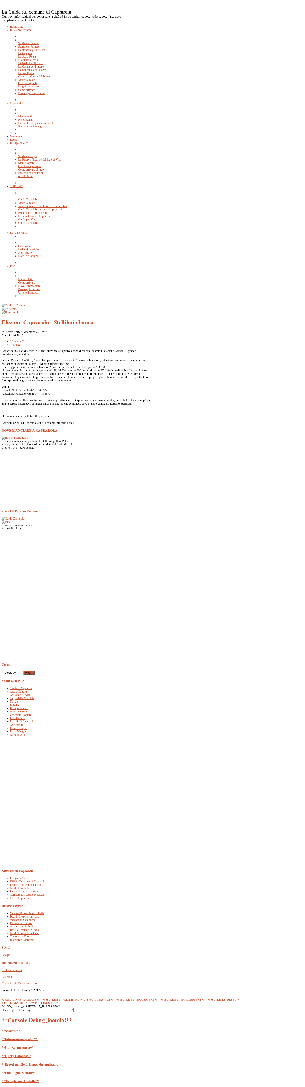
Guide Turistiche (20, 888)
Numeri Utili (17, 734)
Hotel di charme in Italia (24, 929)
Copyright (7, 976)
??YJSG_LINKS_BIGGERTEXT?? (136, 999)
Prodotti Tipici (18, 728)
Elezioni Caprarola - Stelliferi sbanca (47, 322)
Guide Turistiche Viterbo (24, 933)
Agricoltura (16, 724)
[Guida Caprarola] (13, 518)
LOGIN (14, 704)
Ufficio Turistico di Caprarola (27, 881)
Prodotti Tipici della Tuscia (26, 884)
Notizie (14, 701)
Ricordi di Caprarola (22, 721)
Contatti (6, 983)
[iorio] (6, 521)
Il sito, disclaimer (12, 970)
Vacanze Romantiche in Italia (27, 913)
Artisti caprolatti (19, 711)
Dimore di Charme (21, 923)
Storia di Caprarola (21, 688)
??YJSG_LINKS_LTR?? (44, 1003)
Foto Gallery (17, 718)
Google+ (7, 955)
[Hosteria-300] (11, 312)
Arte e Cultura (18, 691)
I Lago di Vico (18, 878)
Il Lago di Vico (19, 708)
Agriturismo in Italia (22, 926)
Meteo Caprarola (19, 898)
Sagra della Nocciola (22, 698)
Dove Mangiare (19, 731)
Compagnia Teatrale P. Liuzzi (27, 894)
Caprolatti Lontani (21, 714)
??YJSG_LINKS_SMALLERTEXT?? (181, 999)
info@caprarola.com (25, 983)
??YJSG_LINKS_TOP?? (98, 999)
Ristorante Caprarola (22, 939)
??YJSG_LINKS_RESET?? (222, 999)
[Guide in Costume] (14, 305)
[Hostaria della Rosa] (15, 437)
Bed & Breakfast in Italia (24, 916)
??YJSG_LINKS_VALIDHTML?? (61, 999)
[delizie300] (9, 308)
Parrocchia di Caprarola (24, 891)
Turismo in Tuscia (21, 936)
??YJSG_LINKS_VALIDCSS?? (20, 999)
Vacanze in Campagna (22, 919)
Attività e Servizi (20, 694)
